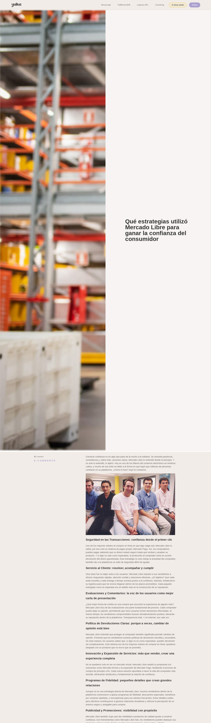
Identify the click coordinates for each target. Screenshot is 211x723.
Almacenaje (106, 5)
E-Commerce (45, 460)
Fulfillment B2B (124, 5)
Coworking (159, 5)
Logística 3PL (142, 5)
